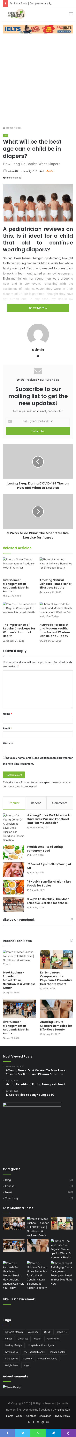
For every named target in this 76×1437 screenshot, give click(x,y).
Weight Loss (11, 1365)
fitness (8, 1338)
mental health (57, 1351)
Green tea (23, 1338)
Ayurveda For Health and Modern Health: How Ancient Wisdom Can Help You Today (55, 630)
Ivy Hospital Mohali (34, 1351)
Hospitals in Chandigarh (41, 1345)
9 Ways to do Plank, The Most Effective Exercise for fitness (48, 901)
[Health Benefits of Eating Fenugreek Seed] (13, 852)
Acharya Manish (14, 1331)
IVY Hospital (11, 1351)
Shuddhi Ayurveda (47, 1358)
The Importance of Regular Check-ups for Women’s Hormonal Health (19, 630)
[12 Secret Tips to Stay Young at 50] (13, 869)
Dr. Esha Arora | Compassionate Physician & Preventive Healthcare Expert (56, 978)
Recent (36, 803)
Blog (18, 127)
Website (8, 743)
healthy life (53, 1338)
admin (11, 171)
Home (9, 127)
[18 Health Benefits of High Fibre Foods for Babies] (13, 887)
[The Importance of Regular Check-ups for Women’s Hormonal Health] (19, 611)
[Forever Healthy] (16, 14)
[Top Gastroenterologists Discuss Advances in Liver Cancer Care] (14, 1223)
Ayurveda (33, 1331)
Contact (31, 1415)
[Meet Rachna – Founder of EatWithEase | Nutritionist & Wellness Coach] (19, 959)
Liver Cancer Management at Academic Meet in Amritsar (16, 585)
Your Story (12, 1198)
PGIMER (27, 1358)
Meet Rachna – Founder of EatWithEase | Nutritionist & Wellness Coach (19, 980)
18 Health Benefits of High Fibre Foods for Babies (49, 883)
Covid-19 (62, 1331)
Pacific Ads (63, 1409)
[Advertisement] (38, 77)
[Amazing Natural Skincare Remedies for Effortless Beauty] (56, 566)
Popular (14, 803)
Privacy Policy (62, 1415)
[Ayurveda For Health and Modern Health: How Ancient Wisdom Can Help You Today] (56, 611)
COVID (47, 1331)
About (20, 1415)
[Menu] (71, 14)
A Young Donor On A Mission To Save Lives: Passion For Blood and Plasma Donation (49, 819)
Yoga (26, 1365)
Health (37, 1338)
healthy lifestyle (13, 1345)
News (8, 1192)
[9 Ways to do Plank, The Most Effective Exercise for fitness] (13, 904)
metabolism (11, 1358)
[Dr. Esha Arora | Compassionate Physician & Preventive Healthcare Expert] (56, 959)
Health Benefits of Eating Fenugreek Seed (45, 849)
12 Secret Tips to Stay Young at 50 (49, 866)
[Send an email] (16, 171)
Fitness (9, 1186)
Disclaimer (45, 1415)
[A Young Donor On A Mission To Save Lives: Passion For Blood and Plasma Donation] (13, 827)
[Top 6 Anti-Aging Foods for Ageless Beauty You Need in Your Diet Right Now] (62, 1273)
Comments (59, 803)
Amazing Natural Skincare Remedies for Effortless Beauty (56, 583)
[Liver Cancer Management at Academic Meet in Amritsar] (19, 566)
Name (7, 713)
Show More (37, 308)
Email (7, 728)
